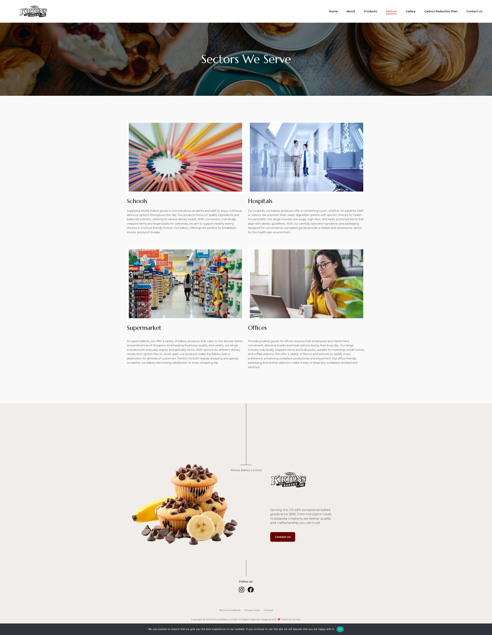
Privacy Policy (252, 610)
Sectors (391, 11)
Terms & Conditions (229, 610)
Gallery (411, 11)
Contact (268, 610)
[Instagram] (242, 590)
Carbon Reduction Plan (441, 11)
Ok (340, 629)
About (351, 11)
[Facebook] (251, 590)
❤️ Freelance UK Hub (289, 619)
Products (370, 11)
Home (333, 11)
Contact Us (474, 11)
